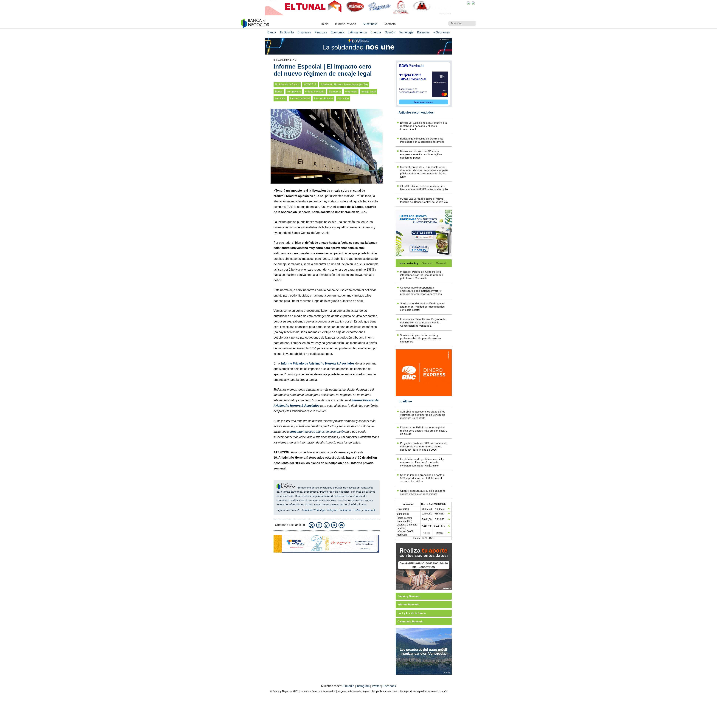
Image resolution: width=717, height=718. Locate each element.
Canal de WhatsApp (313, 509)
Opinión (390, 32)
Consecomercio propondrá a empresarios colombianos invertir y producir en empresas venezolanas (421, 291)
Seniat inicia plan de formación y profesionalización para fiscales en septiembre (420, 338)
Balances (423, 32)
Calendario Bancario (410, 621)
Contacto (390, 24)
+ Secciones (441, 32)
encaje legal (368, 91)
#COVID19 (310, 84)
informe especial (300, 98)
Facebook (369, 509)
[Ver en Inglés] (468, 2)
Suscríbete (370, 24)
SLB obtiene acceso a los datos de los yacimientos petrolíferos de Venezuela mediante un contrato (422, 415)
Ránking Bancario (409, 596)
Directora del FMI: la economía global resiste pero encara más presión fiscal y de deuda (423, 430)
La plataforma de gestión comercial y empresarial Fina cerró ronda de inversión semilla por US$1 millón (422, 462)
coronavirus (294, 91)
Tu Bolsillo (287, 32)
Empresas (304, 32)
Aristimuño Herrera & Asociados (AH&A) (344, 84)
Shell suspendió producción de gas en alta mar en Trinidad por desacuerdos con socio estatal (422, 306)
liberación (343, 98)
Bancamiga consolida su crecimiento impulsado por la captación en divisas (422, 140)
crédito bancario (314, 91)
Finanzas (321, 32)
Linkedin (349, 686)
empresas (351, 91)
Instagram (346, 509)
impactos (280, 98)
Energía (375, 32)
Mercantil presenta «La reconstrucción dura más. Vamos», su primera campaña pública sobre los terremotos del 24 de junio (424, 171)
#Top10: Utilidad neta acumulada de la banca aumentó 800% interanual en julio (424, 187)
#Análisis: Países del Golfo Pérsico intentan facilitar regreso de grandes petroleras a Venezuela (421, 275)
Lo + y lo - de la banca (412, 613)
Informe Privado (345, 24)
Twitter (357, 509)
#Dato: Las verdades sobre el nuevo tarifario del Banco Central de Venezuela (424, 200)
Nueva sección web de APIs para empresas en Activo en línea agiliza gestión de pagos (421, 154)
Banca (271, 32)
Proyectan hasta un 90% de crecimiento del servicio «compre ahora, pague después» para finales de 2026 (423, 446)
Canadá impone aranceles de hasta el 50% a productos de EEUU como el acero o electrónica (422, 478)
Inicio (324, 24)
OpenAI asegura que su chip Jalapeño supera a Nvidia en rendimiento (423, 492)
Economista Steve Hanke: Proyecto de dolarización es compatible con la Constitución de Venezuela (423, 322)
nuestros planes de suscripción (317, 431)
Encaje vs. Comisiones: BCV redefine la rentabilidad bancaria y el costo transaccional (423, 126)
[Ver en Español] (473, 2)
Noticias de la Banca (287, 84)
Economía (337, 32)
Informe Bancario (408, 604)
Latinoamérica (357, 32)
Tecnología (406, 32)
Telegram (332, 509)
